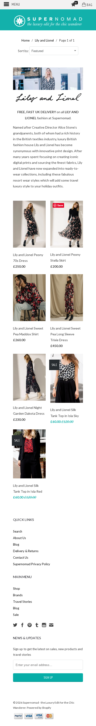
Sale (16, 615)
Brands (18, 595)
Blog (16, 544)
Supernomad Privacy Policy (31, 564)
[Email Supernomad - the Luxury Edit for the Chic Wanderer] (51, 625)
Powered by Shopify (39, 707)
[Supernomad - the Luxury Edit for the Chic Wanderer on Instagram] (44, 625)
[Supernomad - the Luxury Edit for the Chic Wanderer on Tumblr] (37, 625)
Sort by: (23, 51)
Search (17, 531)
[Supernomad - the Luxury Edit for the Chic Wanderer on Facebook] (22, 625)
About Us (19, 538)
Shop (16, 588)
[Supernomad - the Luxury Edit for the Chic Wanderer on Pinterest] (29, 625)
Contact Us (20, 557)
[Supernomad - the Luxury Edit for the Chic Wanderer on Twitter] (15, 625)
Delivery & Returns (25, 551)
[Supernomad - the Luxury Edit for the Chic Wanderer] (48, 20)
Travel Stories (22, 601)
